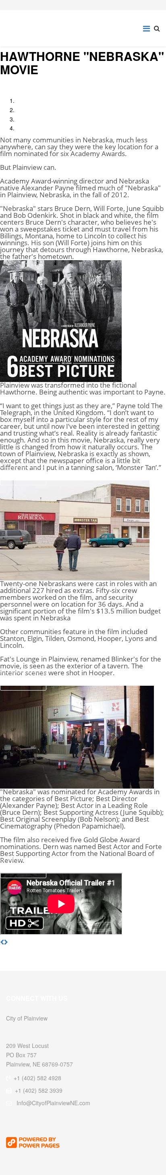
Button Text (23, 476)
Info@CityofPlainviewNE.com (53, 1103)
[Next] (6, 942)
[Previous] (2, 942)
